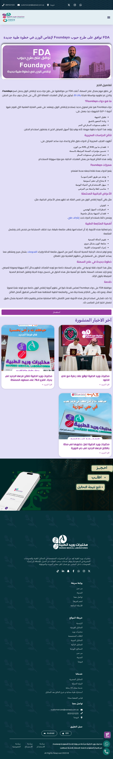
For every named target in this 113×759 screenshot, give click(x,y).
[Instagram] (84, 571)
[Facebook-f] (73, 571)
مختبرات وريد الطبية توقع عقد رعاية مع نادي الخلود (85, 378)
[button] (108, 17)
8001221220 (73, 713)
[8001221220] (82, 713)
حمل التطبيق (76, 726)
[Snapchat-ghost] (68, 571)
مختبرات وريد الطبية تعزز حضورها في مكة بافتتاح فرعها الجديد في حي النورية (86, 446)
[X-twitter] (89, 571)
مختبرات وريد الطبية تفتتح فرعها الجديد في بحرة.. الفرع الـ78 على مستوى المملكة (28, 378)
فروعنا (76, 717)
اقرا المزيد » (104, 384)
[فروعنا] (82, 717)
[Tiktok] (58, 571)
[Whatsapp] (78, 571)
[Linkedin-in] (63, 571)
